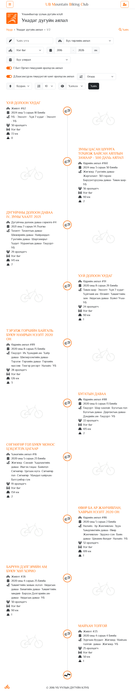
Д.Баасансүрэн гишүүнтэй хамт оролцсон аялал (43, 76)
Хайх (94, 86)
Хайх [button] (125, 29)
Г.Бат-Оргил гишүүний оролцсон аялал (38, 68)
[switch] (9, 68)
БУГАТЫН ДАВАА (92, 394)
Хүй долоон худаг (23, 103)
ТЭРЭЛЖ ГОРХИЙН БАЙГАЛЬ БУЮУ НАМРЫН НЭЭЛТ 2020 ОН (29, 335)
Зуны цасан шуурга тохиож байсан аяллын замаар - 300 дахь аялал (100, 153)
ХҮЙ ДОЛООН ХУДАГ (95, 276)
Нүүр (9, 29)
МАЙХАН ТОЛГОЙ (92, 626)
